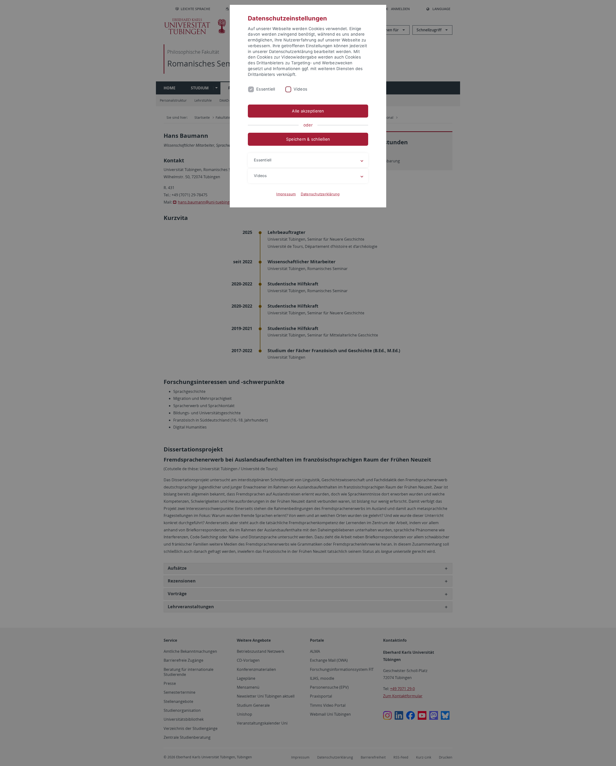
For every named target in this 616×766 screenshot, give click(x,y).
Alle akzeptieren (308, 111)
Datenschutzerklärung (320, 194)
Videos (301, 89)
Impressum (286, 194)
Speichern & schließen (308, 139)
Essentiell (265, 89)
